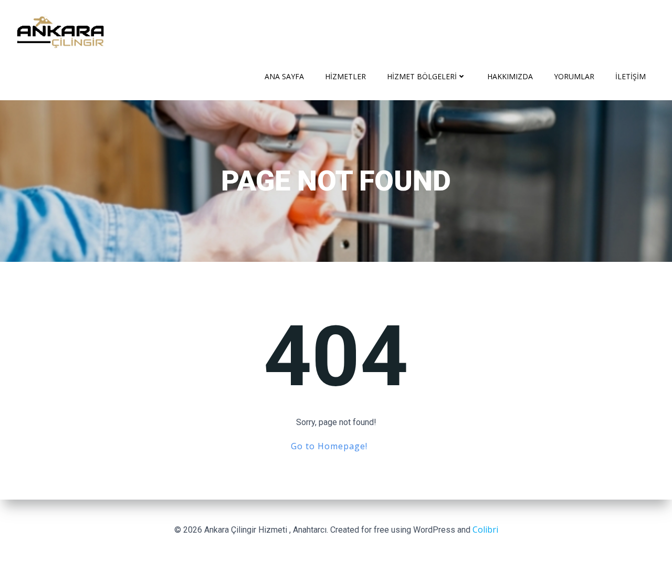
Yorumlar (574, 76)
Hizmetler (345, 76)
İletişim (630, 76)
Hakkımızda (510, 76)
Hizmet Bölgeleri (422, 76)
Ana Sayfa (284, 76)
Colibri (485, 529)
